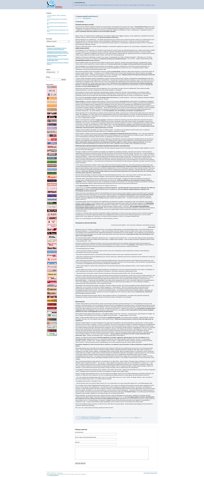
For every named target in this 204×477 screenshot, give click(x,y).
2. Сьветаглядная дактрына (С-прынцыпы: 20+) (57, 20)
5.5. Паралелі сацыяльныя (95, 417)
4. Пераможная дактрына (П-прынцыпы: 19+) (57, 33)
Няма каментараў (87, 18)
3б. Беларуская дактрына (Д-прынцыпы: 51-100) (57, 27)
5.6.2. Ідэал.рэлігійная (106, 417)
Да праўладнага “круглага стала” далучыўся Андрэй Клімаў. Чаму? (58, 59)
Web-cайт (77, 442)
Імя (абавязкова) (79, 432)
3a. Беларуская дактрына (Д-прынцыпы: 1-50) (57, 23)
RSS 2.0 (136, 417)
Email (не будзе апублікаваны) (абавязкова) (85, 437)
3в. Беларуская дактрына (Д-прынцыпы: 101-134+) (58, 30)
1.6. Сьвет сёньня (84, 417)
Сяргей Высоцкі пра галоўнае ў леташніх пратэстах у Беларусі (57, 56)
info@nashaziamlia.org (54, 475)
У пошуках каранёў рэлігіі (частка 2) (87, 16)
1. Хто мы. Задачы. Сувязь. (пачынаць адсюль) (56, 16)
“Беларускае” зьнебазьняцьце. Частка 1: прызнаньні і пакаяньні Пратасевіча (57, 48)
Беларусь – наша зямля (54, 4)
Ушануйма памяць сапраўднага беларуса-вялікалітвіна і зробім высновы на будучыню (58, 52)
